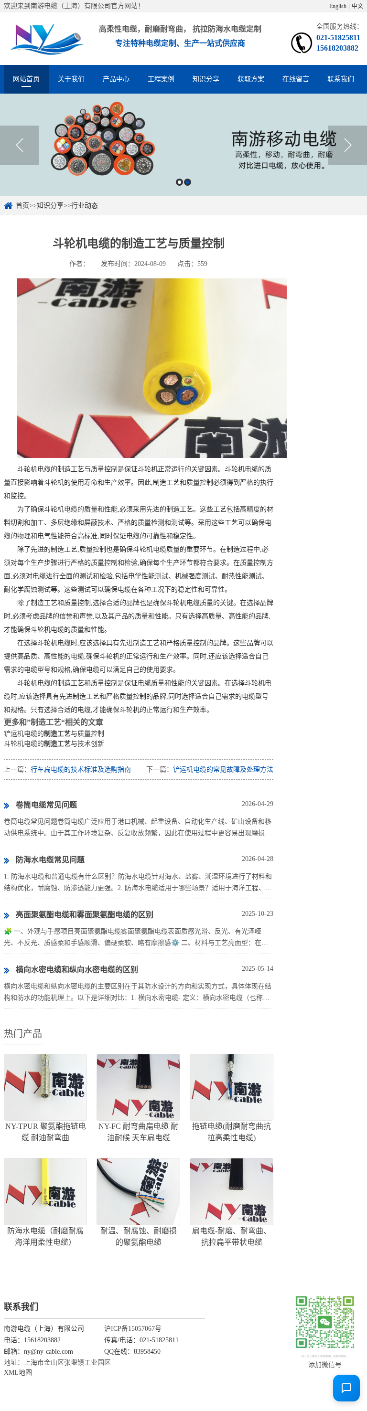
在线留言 (295, 79)
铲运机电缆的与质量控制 (54, 733)
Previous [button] (19, 145)
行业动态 (84, 205)
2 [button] (187, 182)
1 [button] (179, 182)
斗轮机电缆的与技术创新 (54, 743)
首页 (22, 205)
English (337, 6)
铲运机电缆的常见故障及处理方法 (223, 769)
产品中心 (116, 79)
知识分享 (206, 79)
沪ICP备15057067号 (133, 1328)
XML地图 (18, 1372)
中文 (357, 6)
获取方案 (250, 79)
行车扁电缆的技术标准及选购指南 (81, 769)
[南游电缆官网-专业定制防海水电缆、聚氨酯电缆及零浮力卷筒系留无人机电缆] (45, 38)
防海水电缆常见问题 (50, 860)
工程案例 (161, 79)
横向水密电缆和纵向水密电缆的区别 (77, 969)
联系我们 (340, 79)
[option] (183, 145)
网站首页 (26, 79)
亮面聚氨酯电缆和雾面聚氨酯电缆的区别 (84, 915)
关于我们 (71, 79)
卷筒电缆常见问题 (46, 805)
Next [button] (347, 145)
